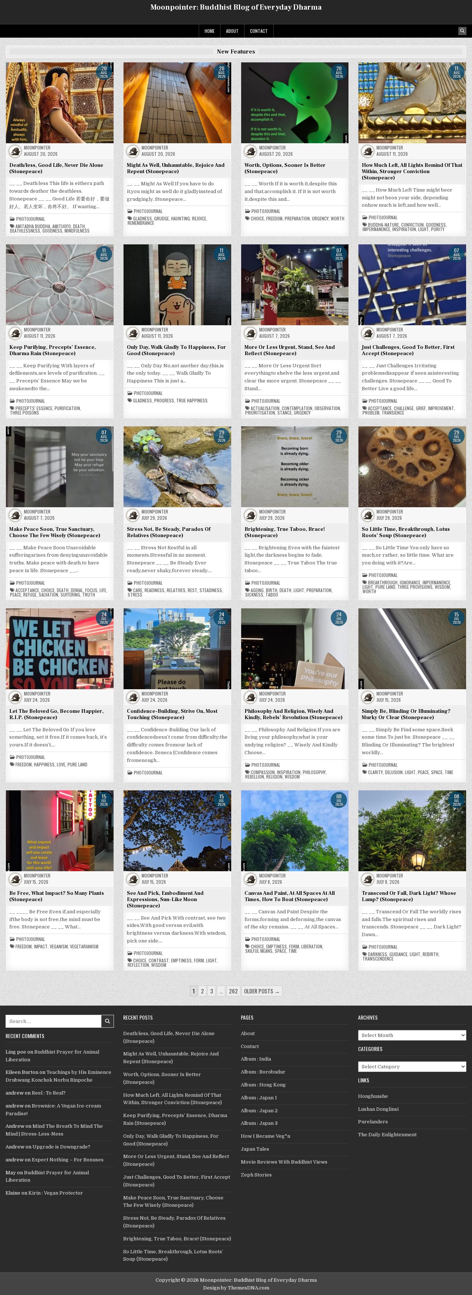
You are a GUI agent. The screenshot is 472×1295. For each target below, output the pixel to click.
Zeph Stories (256, 1175)
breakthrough (383, 582)
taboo (272, 594)
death (79, 226)
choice (257, 218)
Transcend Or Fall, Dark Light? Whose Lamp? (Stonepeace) (409, 896)
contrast (159, 960)
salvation (48, 594)
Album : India (256, 1059)
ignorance (410, 582)
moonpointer (37, 147)
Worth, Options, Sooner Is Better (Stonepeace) (285, 168)
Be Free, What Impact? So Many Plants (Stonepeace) (56, 896)
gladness (142, 218)
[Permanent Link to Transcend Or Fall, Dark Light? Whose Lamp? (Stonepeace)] (412, 830)
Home (210, 31)
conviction (412, 225)
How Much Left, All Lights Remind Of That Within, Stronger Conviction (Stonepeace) (412, 171)
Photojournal (30, 219)
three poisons (24, 413)
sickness (254, 594)
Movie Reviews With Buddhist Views (284, 1162)
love (61, 764)
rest (192, 590)
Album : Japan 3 (259, 1123)
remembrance (141, 223)
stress (135, 594)
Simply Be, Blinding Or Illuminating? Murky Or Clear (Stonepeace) (406, 714)
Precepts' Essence (33, 408)
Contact (259, 31)
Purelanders (373, 1121)
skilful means (259, 951)
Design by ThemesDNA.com (236, 1288)
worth (337, 218)
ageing (257, 590)
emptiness (181, 960)
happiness (44, 764)
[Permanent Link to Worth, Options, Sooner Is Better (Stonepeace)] (295, 102)
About (232, 31)
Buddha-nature (383, 225)
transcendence (377, 958)
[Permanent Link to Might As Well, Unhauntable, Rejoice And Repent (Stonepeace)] (177, 102)
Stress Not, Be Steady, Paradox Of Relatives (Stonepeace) (168, 532)
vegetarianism (84, 946)
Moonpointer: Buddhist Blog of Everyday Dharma (236, 7)
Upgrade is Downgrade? (61, 1147)
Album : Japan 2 (259, 1110)
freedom (274, 218)
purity (437, 229)
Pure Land (385, 587)
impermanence (376, 229)
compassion (263, 772)
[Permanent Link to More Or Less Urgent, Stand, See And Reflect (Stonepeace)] (295, 284)
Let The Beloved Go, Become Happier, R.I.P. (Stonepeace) (56, 714)
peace (15, 594)
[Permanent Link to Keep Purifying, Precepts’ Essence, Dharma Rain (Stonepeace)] (60, 284)
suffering (70, 594)
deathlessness (25, 231)
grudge (161, 218)
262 (233, 991)
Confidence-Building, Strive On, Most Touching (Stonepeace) (172, 714)
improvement (441, 408)
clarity (375, 772)
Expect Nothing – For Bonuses (68, 1159)
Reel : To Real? (49, 1093)
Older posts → (262, 991)
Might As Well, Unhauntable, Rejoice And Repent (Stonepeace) (176, 168)
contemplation (297, 408)
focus (91, 590)
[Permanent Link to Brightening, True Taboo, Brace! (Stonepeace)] (295, 466)
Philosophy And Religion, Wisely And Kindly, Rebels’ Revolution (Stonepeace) (293, 714)
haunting (180, 218)
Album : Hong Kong (263, 1085)
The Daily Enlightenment (387, 1134)
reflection (138, 965)
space (436, 772)
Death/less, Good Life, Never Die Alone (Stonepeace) (56, 168)
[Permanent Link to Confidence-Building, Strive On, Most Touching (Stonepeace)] (177, 648)
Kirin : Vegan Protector (55, 1193)
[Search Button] (462, 31)
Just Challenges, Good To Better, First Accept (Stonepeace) (408, 350)
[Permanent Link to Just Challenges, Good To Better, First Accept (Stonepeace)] (412, 284)
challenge (404, 408)
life (103, 590)
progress (164, 400)
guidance (398, 954)
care (137, 590)
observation (327, 408)
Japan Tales (255, 1149)
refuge (30, 594)
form (199, 960)
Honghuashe (373, 1096)
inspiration (404, 229)
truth (88, 594)
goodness (52, 231)
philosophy (314, 772)
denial (77, 590)
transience (393, 413)
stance (284, 413)
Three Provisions (415, 587)
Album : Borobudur (263, 1072)
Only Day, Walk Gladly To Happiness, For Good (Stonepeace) (176, 350)
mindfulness (77, 231)
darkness (377, 954)
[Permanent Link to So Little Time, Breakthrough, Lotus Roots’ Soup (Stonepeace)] (412, 466)
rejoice (199, 218)
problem (370, 413)
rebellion (254, 776)
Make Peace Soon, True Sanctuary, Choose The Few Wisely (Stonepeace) (54, 532)
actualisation (265, 408)
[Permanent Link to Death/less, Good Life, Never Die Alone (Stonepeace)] (60, 102)
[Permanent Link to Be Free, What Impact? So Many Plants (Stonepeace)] (60, 830)
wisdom (442, 587)
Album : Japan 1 (259, 1097)
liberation (311, 946)
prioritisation (260, 413)
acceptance (380, 408)
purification (67, 408)
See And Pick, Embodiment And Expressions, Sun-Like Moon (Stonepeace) (165, 899)
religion (274, 776)
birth (271, 590)
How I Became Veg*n (265, 1136)
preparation (297, 218)
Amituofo (61, 226)
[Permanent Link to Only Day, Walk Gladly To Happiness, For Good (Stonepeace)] (177, 284)
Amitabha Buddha (32, 226)
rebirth (430, 954)
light (423, 229)
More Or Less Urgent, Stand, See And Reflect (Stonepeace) (289, 350)
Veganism (59, 946)
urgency (320, 218)
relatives (176, 590)
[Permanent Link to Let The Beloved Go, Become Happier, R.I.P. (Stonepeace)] (60, 648)
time (449, 772)
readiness (154, 590)
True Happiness (192, 400)
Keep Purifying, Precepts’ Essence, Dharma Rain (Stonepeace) (52, 350)
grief (421, 408)
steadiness (210, 590)
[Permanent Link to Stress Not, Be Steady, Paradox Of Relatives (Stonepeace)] (177, 466)
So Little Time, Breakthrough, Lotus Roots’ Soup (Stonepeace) (406, 532)
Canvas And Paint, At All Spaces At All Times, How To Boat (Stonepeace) (289, 896)
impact (41, 946)
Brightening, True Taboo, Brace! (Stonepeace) (284, 532)
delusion (394, 772)
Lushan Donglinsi (378, 1109)
